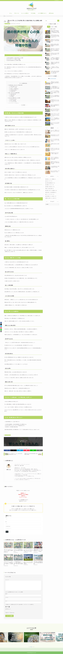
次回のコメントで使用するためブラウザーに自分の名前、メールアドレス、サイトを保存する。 (20, 604)
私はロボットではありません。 (10, 612)
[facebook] (55, 0)
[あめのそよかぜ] (31, 5)
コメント (7, 579)
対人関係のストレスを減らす (51, 196)
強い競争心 (12, 96)
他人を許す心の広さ (13, 99)
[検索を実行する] (58, 21)
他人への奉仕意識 (13, 100)
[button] (7, 450)
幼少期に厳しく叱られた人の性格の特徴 (15, 85)
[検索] (58, 0)
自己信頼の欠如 (13, 91)
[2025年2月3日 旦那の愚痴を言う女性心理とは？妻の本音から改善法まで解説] (35, 637)
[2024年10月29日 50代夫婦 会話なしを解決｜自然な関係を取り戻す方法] (51, 637)
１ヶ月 (52, 26)
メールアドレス (8, 526)
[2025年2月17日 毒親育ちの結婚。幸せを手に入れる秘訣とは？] (20, 637)
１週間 (49, 26)
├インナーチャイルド (7, 23)
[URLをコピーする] (39, 450)
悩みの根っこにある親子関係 (51, 192)
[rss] (57, 0)
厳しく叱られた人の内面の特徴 (14, 92)
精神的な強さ (13, 95)
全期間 (56, 26)
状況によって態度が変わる (14, 88)
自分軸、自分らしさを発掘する (51, 190)
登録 (7, 531)
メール (6, 597)
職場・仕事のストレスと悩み (51, 198)
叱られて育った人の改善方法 (14, 103)
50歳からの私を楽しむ (50, 186)
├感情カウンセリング (50, 184)
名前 (6, 593)
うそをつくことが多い (14, 87)
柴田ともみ (9, 469)
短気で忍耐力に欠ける (14, 86)
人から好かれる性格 (13, 101)
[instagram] (56, 0)
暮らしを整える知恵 (50, 188)
